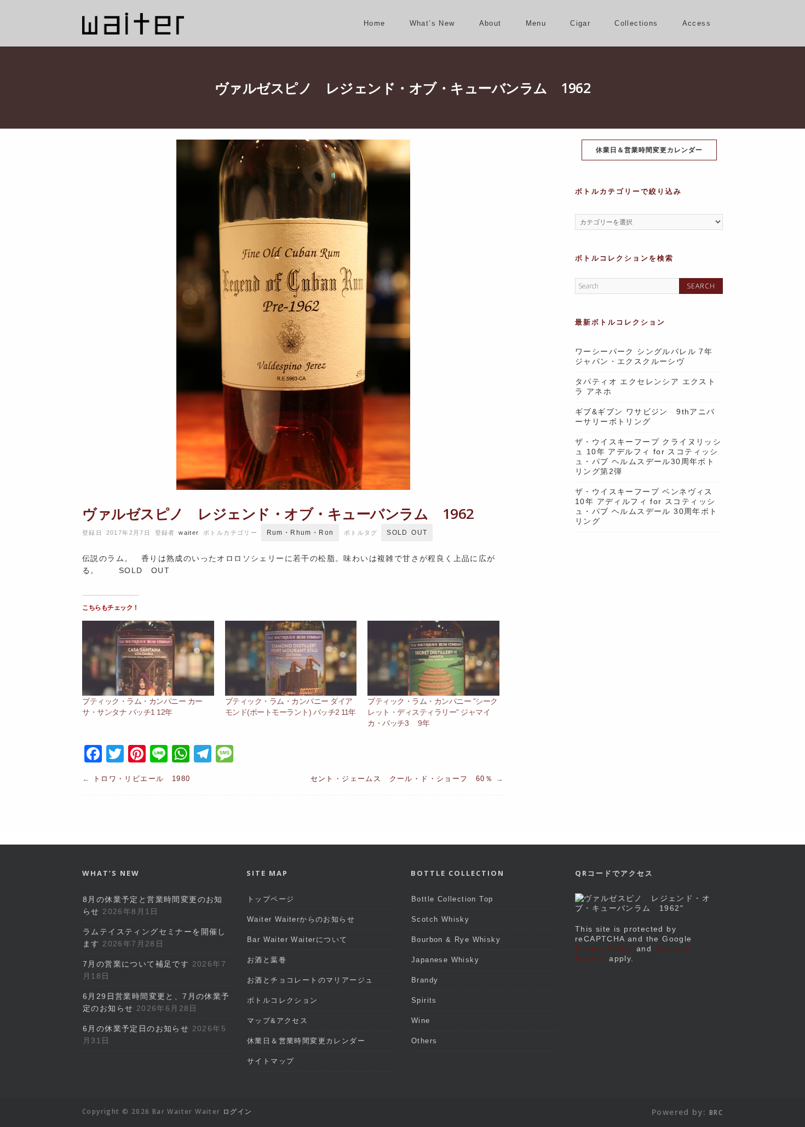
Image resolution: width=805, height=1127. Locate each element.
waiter (189, 532)
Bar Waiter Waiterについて (297, 939)
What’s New (432, 23)
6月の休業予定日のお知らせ (136, 1028)
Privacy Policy (604, 948)
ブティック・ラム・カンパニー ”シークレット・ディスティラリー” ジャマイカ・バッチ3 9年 (432, 712)
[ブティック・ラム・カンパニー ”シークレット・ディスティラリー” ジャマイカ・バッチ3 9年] (433, 658)
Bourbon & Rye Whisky (456, 939)
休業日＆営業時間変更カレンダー (649, 149)
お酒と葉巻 (266, 960)
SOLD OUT (407, 532)
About (490, 23)
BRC (716, 1112)
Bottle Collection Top (452, 899)
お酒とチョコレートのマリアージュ (310, 980)
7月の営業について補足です (136, 964)
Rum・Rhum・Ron (300, 532)
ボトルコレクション (282, 1000)
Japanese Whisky (445, 960)
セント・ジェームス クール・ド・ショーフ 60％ (402, 779)
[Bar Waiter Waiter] (133, 31)
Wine (420, 1020)
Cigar (580, 23)
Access (696, 23)
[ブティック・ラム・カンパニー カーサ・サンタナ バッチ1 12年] (148, 658)
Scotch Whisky (440, 919)
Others (424, 1041)
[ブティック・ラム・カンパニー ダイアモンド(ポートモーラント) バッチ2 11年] (291, 658)
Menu (536, 23)
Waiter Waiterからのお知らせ (301, 919)
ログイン (237, 1111)
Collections (636, 23)
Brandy (424, 980)
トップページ (270, 899)
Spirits (424, 1000)
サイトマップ (270, 1061)
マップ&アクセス (277, 1020)
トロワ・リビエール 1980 (142, 779)
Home (375, 23)
